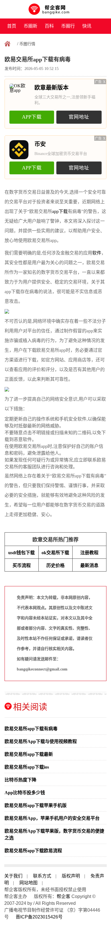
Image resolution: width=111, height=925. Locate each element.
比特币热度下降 (20, 779)
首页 (11, 26)
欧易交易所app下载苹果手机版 (36, 805)
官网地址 (79, 117)
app (55, 211)
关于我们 (13, 876)
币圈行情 (68, 29)
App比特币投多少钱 (25, 792)
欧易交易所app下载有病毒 (31, 728)
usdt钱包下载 (21, 552)
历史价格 (55, 565)
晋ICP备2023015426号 (39, 916)
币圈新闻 (30, 29)
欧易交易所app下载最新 (29, 754)
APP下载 (32, 117)
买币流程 (22, 565)
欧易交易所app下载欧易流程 (33, 850)
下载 (63, 211)
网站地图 (28, 882)
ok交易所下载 (55, 552)
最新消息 (89, 565)
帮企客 (63, 896)
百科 (49, 26)
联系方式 (42, 876)
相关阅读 (30, 706)
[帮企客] (55, 9)
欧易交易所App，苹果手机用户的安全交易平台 (52, 818)
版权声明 (71, 876)
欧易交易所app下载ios (27, 767)
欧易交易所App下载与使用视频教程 (41, 741)
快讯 (86, 26)
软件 (96, 253)
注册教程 (89, 552)
